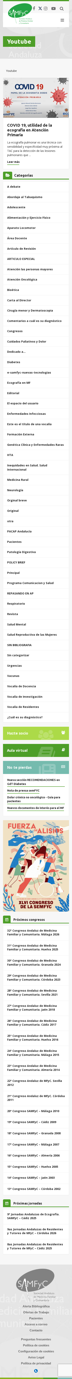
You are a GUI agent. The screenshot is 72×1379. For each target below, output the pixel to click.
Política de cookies (36, 1345)
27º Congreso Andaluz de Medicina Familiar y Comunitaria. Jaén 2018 (32, 1008)
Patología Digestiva (21, 552)
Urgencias (14, 665)
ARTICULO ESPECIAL (21, 259)
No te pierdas (19, 767)
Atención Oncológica (22, 279)
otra (10, 521)
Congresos (15, 331)
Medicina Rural (17, 480)
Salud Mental (16, 624)
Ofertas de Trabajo (36, 1312)
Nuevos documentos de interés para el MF (35, 808)
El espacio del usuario (22, 403)
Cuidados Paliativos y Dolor (26, 341)
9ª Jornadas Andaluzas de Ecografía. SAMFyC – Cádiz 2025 (33, 1216)
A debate (13, 186)
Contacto (36, 1330)
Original (13, 511)
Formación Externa (20, 434)
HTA (10, 455)
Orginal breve (17, 500)
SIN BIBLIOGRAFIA (19, 645)
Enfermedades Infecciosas (26, 414)
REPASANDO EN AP (20, 593)
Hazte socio (17, 733)
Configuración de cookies (36, 1351)
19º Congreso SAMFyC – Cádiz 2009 (31, 1122)
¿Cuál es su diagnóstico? (25, 717)
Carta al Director (19, 300)
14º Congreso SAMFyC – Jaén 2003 (31, 1178)
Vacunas (13, 676)
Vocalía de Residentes (23, 707)
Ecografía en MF (18, 383)
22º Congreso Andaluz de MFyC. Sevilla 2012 (34, 1083)
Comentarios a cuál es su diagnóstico (34, 321)
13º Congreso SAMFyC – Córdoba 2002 (33, 1189)
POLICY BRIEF (16, 562)
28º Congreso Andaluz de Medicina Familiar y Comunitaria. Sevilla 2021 (32, 992)
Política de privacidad (36, 1363)
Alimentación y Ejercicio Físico (28, 217)
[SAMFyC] (20, 13)
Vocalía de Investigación (24, 697)
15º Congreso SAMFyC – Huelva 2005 (32, 1167)
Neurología (15, 490)
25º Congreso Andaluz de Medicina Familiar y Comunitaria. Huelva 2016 (32, 1038)
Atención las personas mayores (30, 269)
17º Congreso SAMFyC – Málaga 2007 (33, 1144)
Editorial (13, 393)
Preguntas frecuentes (36, 1339)
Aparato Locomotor (21, 228)
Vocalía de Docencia (21, 686)
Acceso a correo (36, 1324)
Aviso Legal (36, 1357)
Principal (13, 573)
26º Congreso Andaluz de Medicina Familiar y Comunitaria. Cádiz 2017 (32, 1023)
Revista (12, 614)
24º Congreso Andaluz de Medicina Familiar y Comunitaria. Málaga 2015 (33, 1053)
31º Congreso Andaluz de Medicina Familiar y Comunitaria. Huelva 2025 (32, 947)
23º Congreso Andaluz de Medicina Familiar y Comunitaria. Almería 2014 (33, 1068)
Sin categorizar (18, 655)
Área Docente (17, 238)
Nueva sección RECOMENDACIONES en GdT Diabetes (33, 782)
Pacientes (14, 542)
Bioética (13, 290)
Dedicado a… (16, 352)
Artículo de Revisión (21, 249)
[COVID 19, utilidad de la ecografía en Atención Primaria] (36, 98)
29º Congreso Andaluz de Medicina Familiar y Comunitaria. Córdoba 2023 (33, 977)
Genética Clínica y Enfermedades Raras (35, 445)
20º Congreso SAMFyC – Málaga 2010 (33, 1111)
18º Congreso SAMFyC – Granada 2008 (34, 1133)
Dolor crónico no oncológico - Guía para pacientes (33, 799)
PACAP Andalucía (19, 531)
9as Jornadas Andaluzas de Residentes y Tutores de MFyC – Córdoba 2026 (35, 1231)
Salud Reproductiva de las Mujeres (32, 634)
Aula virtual (17, 750)
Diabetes (13, 362)
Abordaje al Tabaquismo (24, 197)
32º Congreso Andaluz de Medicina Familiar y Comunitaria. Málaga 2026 (33, 932)
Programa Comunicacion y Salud (30, 583)
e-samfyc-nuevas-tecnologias (29, 372)
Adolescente (16, 207)
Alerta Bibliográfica (36, 1306)
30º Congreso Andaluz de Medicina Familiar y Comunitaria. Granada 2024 (34, 962)
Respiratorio (16, 603)
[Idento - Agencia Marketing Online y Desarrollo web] (36, 1371)
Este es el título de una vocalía (29, 424)
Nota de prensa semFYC (23, 790)
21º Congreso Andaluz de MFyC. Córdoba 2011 (36, 1098)
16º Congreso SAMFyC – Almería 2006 (33, 1155)
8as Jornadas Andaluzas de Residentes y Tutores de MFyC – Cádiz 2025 (35, 1246)
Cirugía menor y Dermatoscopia (30, 310)
